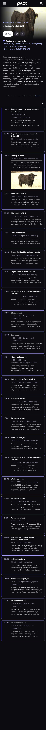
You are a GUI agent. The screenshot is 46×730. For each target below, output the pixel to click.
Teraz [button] (13, 96)
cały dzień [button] (37, 96)
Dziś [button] (8, 96)
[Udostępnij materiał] (22, 34)
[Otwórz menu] (4, 4)
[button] (43, 102)
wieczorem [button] (27, 96)
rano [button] (19, 96)
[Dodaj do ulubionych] (16, 34)
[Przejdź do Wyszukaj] (41, 3)
